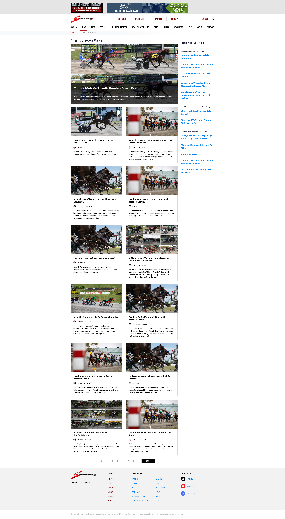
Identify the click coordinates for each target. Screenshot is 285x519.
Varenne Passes (189, 154)
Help (190, 27)
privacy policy (177, 514)
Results (139, 18)
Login (206, 19)
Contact (210, 27)
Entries (122, 18)
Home (110, 501)
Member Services (119, 27)
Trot (93, 27)
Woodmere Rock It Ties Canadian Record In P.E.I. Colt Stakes (196, 95)
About (199, 27)
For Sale (103, 27)
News (84, 27)
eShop (174, 18)
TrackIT (157, 18)
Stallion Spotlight (140, 27)
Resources (178, 27)
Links (166, 27)
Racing (74, 27)
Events (156, 27)
